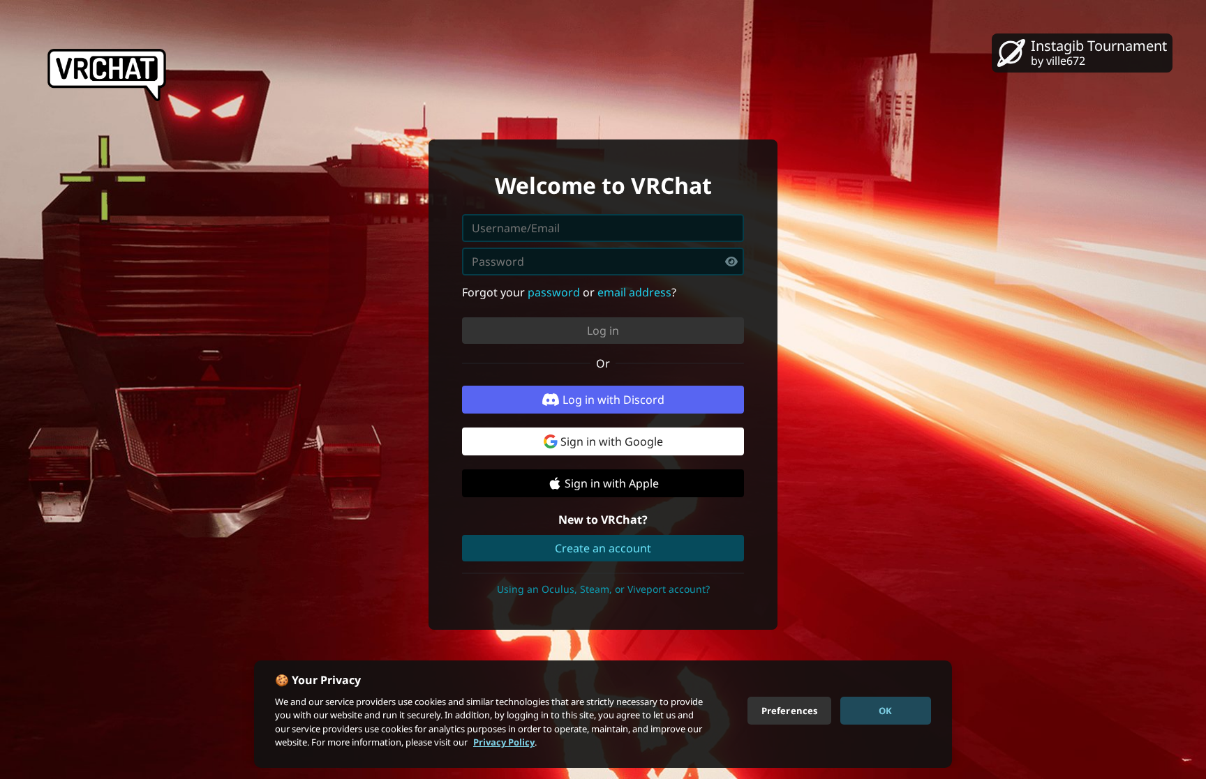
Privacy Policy (504, 742)
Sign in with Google (611, 441)
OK (885, 710)
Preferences (789, 710)
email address (634, 292)
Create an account (603, 548)
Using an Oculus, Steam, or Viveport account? (603, 589)
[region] (603, 714)
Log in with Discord (613, 399)
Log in (603, 330)
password (554, 292)
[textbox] (603, 261)
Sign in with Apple (612, 483)
